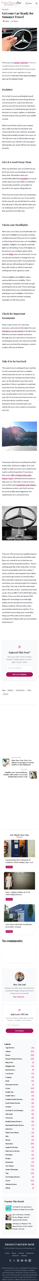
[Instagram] (26, 1261)
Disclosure (30, 1253)
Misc (7, 1136)
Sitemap (24, 1255)
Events (8, 1088)
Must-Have (9, 1144)
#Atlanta (10, 690)
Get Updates (19, 1031)
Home (7, 1253)
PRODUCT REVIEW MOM (19, 1244)
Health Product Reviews (14, 1121)
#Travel (5, 694)
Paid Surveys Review (13, 1151)
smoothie (24, 178)
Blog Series (9, 1062)
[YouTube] (22, 1261)
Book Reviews (10, 1070)
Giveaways (9, 1118)
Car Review (10, 1073)
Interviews (9, 1129)
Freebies (8, 1107)
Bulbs (11, 254)
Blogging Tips (10, 1066)
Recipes (8, 1158)
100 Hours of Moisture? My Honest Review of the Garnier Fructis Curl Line (22, 1226)
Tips (7, 1173)
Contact (21, 1253)
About (14, 1253)
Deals (7, 1081)
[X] (10, 1261)
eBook (8, 1188)
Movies (8, 1140)
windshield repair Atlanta (26, 485)
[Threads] (14, 1261)
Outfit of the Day (12, 1147)
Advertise (15, 1255)
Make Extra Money (12, 1132)
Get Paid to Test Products (14, 1110)
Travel (8, 1180)
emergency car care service (13, 331)
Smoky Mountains (12, 1169)
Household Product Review (15, 1125)
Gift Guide (9, 1114)
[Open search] (36, 3)
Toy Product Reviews (13, 1177)
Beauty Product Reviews (14, 1059)
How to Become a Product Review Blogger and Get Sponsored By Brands (21, 1217)
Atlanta (5, 9)
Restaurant (9, 1162)
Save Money (10, 1166)
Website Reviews (11, 1184)
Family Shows (10, 1096)
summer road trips (21, 62)
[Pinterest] (18, 1261)
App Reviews (10, 1048)
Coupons (9, 1077)
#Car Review (20, 690)
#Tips (29, 690)
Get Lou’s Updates (19, 674)
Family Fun (9, 1092)
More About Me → (19, 997)
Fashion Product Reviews (14, 1099)
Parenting (9, 1155)
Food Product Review (13, 1103)
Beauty (8, 1055)
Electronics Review (12, 1084)
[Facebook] (30, 1261)
